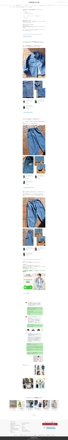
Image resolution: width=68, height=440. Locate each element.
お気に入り (63, 2)
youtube (52, 422)
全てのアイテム (18, 5)
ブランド (50, 5)
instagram (48, 422)
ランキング (34, 5)
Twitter (50, 422)
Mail (54, 422)
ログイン (60, 2)
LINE (45, 422)
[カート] (65, 2)
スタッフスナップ (42, 5)
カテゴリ (26, 5)
